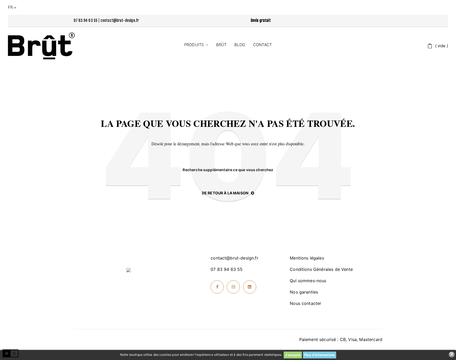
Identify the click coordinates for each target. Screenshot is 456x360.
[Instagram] (233, 287)
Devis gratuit (261, 20)
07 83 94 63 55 (85, 20)
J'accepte (293, 355)
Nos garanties (304, 292)
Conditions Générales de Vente (321, 269)
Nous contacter (305, 303)
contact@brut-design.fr (120, 20)
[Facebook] (217, 287)
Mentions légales (307, 258)
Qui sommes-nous (308, 280)
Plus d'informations (319, 355)
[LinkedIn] (249, 287)
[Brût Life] (41, 46)
